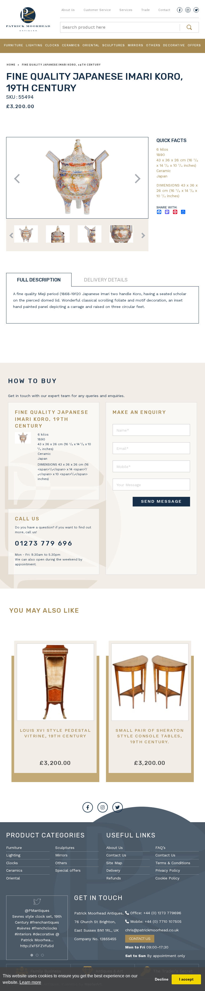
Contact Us (116, 855)
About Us (68, 10)
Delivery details (106, 280)
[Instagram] (188, 10)
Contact (164, 10)
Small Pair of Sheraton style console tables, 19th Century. (150, 736)
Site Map (114, 863)
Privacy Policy (167, 870)
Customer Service (97, 10)
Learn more (30, 982)
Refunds (113, 878)
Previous (18, 178)
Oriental (91, 45)
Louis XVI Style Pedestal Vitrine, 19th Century (55, 733)
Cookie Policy (167, 878)
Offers (194, 45)
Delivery (113, 870)
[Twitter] (196, 10)
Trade (145, 10)
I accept (186, 979)
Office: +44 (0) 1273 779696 (155, 913)
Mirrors (135, 45)
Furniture (13, 45)
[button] (31, 955)
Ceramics (71, 45)
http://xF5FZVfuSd (37, 946)
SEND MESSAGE (161, 501)
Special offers (68, 870)
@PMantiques (37, 910)
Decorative (174, 45)
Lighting (34, 45)
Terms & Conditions (172, 863)
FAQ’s (160, 847)
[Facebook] (179, 10)
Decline (161, 979)
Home (11, 64)
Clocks (52, 45)
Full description (39, 280)
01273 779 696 (44, 543)
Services (125, 10)
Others (153, 45)
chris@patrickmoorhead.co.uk (152, 930)
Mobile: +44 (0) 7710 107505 (155, 921)
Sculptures (113, 45)
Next (135, 178)
